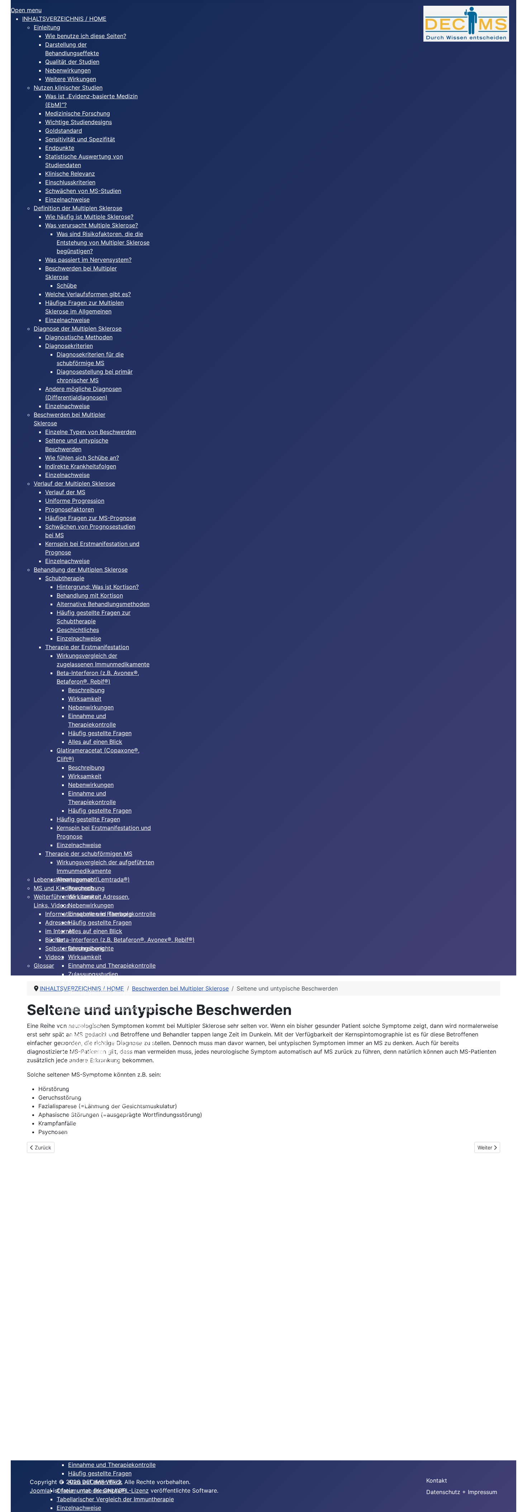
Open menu (26, 10)
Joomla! (40, 1490)
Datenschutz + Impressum (461, 1492)
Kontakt (436, 1480)
